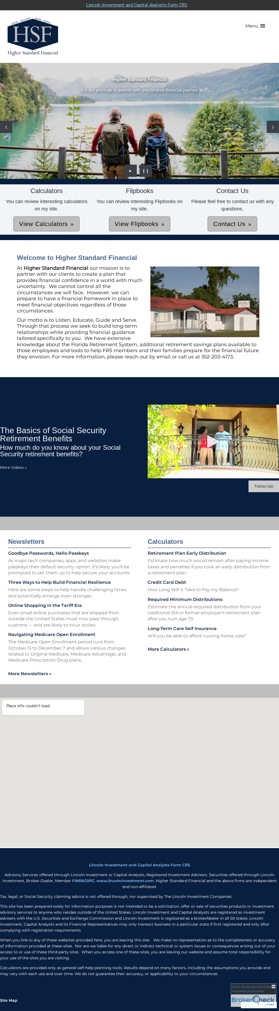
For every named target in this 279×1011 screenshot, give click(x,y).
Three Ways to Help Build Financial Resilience (59, 582)
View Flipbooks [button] (137, 224)
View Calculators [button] (43, 224)
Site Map (8, 1000)
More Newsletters (29, 673)
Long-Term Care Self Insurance (182, 628)
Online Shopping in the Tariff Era (45, 605)
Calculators (165, 541)
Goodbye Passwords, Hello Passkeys (48, 553)
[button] (255, 26)
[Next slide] (273, 127)
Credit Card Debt (167, 582)
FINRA (78, 880)
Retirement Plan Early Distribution (187, 553)
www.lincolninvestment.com (125, 880)
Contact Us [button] (229, 224)
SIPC (90, 880)
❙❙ (145, 170)
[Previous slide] (6, 127)
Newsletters (26, 541)
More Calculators (168, 649)
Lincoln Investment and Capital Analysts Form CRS (136, 5)
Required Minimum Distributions (185, 599)
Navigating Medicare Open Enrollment (51, 634)
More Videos (13, 467)
